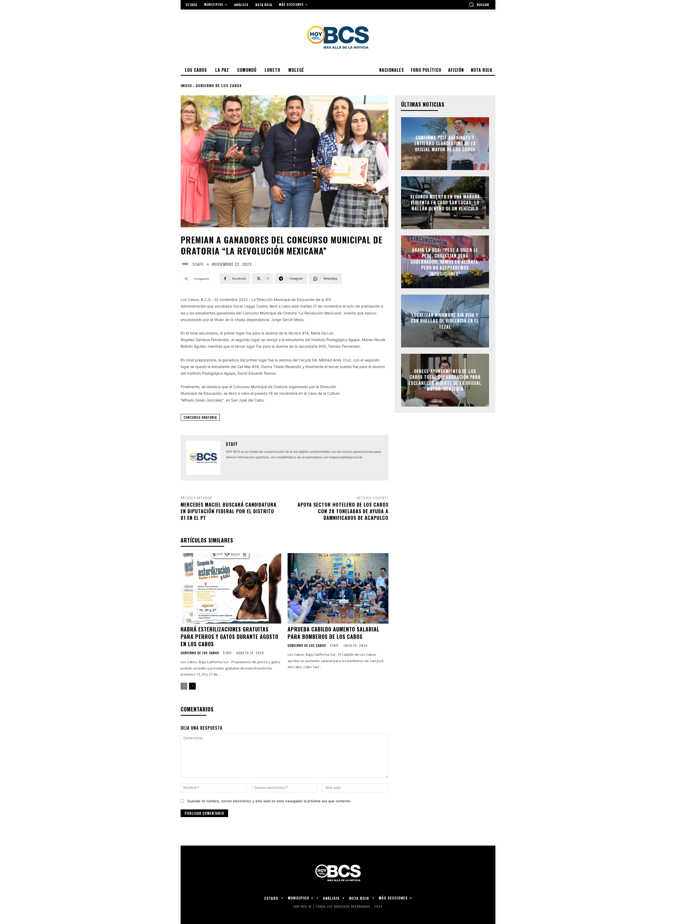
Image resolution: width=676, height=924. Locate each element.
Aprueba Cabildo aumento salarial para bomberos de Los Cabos (333, 632)
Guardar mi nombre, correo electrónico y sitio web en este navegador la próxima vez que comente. (269, 801)
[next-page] (192, 686)
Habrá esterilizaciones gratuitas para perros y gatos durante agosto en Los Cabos (229, 636)
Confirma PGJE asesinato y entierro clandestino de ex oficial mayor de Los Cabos (445, 143)
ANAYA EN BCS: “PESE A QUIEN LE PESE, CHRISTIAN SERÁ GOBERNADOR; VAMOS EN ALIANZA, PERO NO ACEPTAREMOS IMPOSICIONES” (445, 262)
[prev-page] (184, 686)
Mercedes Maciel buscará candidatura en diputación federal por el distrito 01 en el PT (228, 511)
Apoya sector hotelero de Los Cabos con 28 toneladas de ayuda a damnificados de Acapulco (343, 511)
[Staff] (186, 264)
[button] (479, 4)
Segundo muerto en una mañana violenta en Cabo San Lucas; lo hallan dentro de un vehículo (445, 203)
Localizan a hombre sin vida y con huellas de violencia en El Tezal (445, 321)
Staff (198, 264)
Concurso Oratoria (200, 417)
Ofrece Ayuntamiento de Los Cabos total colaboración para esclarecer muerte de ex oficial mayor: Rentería (445, 380)
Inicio (186, 85)
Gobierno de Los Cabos (219, 85)
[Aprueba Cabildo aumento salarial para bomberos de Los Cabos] (338, 588)
